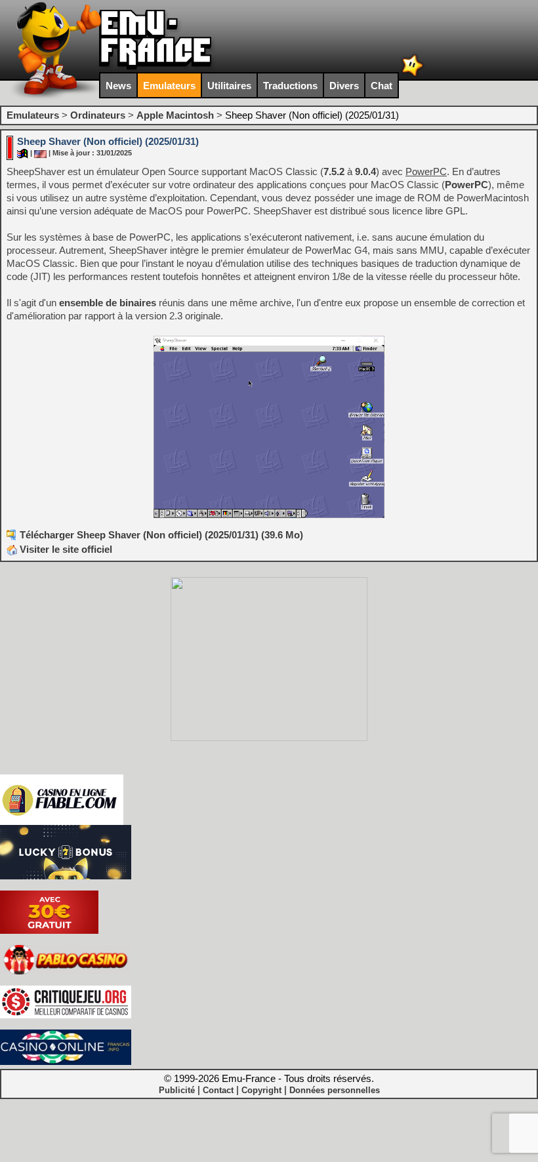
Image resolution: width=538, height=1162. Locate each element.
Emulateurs (169, 85)
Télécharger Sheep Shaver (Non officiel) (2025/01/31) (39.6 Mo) (161, 534)
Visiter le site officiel (64, 549)
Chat (381, 85)
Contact (218, 1090)
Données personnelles (334, 1090)
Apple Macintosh (175, 115)
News (118, 85)
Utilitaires (229, 85)
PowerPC (466, 184)
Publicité (177, 1090)
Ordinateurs (97, 115)
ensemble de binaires (107, 302)
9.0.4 (365, 171)
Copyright (261, 1090)
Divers (344, 85)
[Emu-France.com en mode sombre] (413, 75)
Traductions (290, 85)
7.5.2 (333, 171)
